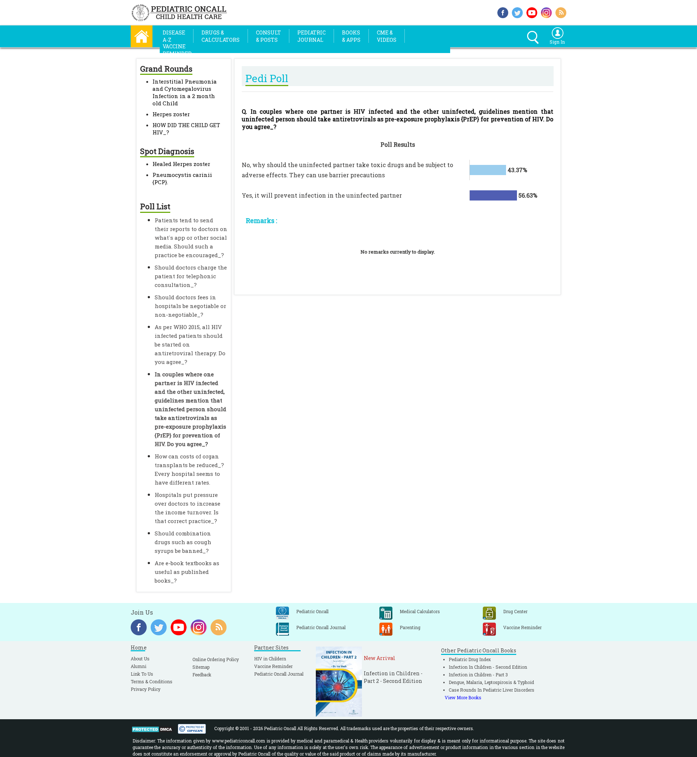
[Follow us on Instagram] (546, 12)
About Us (140, 658)
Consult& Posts (268, 36)
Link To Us (142, 674)
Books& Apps (351, 36)
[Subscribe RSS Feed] (560, 12)
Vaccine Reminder (273, 666)
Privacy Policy (145, 689)
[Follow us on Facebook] (502, 12)
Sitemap (200, 667)
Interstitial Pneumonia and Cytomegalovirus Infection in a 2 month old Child (184, 92)
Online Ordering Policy (215, 659)
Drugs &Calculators (220, 36)
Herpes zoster (171, 114)
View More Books (463, 697)
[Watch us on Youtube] (531, 12)
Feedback (201, 674)
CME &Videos (386, 36)
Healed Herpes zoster (181, 163)
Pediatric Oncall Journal (278, 674)
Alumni (138, 666)
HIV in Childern (270, 658)
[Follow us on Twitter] (517, 12)
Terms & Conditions (151, 681)
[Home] (141, 35)
